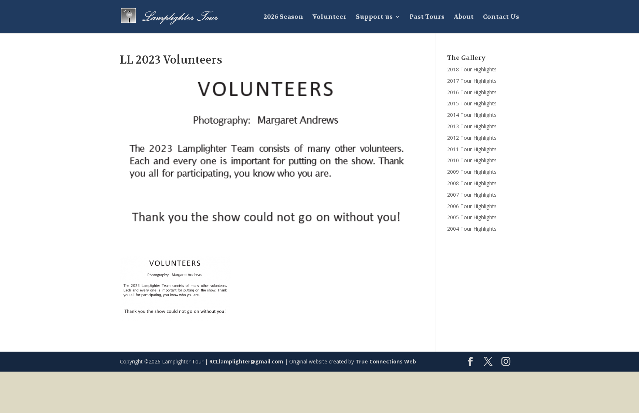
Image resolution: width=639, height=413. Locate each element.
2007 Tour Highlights (472, 194)
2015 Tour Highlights (472, 103)
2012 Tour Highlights (472, 137)
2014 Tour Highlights (472, 114)
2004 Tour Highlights (472, 228)
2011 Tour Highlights (472, 149)
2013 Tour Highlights (472, 126)
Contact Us (501, 17)
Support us (374, 17)
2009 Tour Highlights (472, 171)
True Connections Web (385, 361)
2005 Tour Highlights (472, 217)
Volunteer (329, 17)
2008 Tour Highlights (472, 183)
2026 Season (283, 17)
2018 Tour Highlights (472, 69)
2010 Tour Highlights (472, 160)
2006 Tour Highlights (472, 206)
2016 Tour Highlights (472, 92)
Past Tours (426, 17)
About (464, 17)
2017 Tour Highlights (472, 80)
